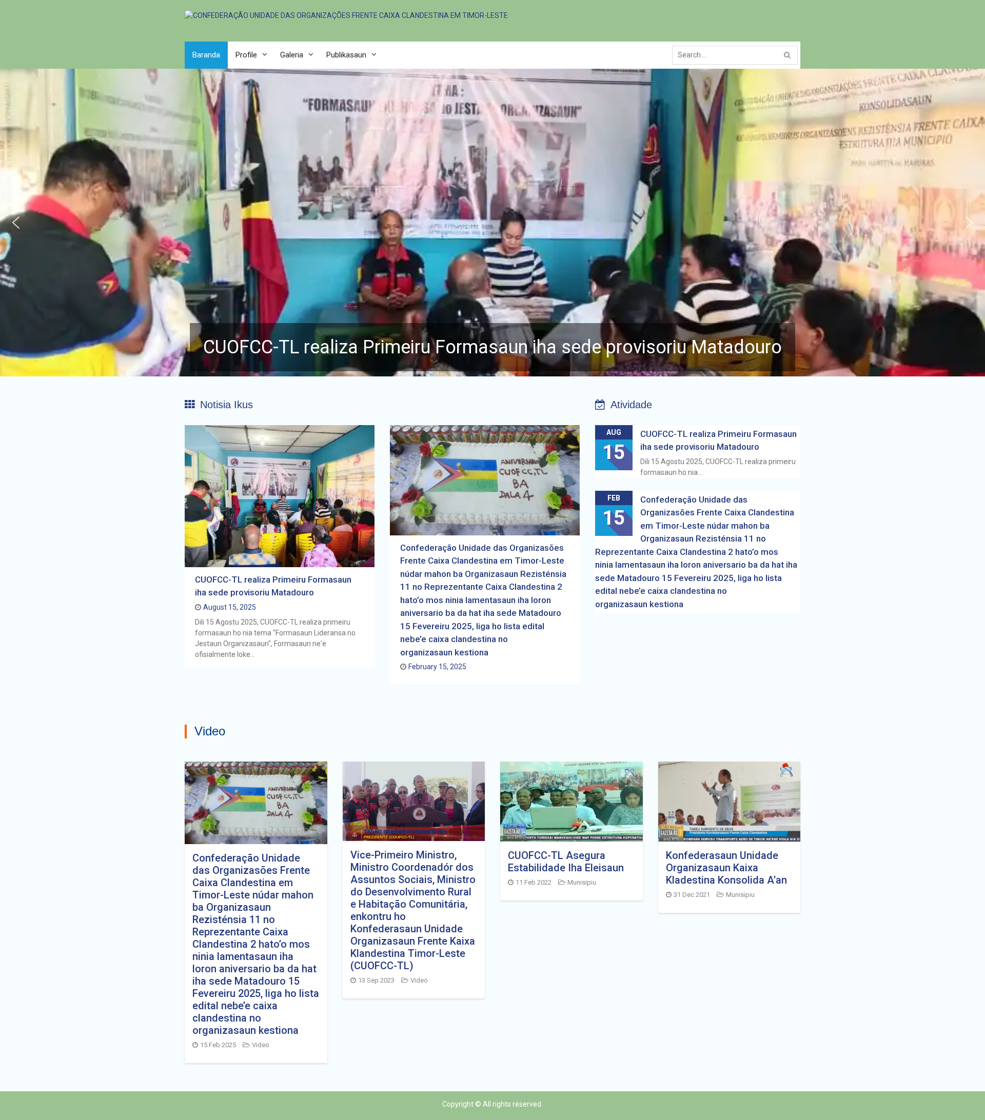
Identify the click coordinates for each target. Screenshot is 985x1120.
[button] (492, 222)
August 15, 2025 (229, 607)
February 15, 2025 (437, 667)
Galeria (291, 54)
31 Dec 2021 (692, 894)
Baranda (206, 54)
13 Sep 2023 (376, 980)
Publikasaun (346, 54)
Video (260, 1045)
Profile (246, 54)
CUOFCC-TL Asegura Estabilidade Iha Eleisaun (566, 861)
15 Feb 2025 (218, 1045)
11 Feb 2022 (533, 882)
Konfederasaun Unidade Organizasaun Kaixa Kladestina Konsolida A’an (726, 867)
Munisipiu (581, 882)
